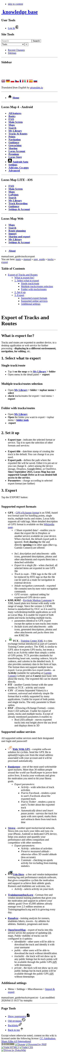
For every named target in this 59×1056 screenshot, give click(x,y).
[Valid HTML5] (10, 1047)
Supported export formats (34, 298)
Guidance (14, 142)
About (12, 250)
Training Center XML (32, 640)
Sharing (13, 148)
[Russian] (35, 81)
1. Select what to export (26, 280)
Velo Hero (18, 874)
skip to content (15, 4)
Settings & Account (19, 209)
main (18, 259)
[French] (22, 81)
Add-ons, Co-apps (19, 167)
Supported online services (34, 301)
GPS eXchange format (27, 512)
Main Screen (16, 122)
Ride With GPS (21, 749)
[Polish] (12, 81)
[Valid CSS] (26, 1047)
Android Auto (20, 161)
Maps (12, 125)
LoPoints (14, 194)
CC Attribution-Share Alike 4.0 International (28, 1040)
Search (36, 41)
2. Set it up (20, 292)
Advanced (14, 170)
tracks (51, 259)
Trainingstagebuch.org (20, 894)
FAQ (11, 119)
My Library (15, 130)
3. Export (19, 295)
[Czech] (17, 81)
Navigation (15, 139)
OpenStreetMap (17, 930)
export (4, 262)
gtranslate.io (36, 87)
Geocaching (15, 145)
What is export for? (24, 277)
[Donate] (20, 1044)
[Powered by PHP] (36, 1044)
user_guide (39, 259)
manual (27, 259)
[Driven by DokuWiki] (13, 1050)
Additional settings (30, 304)
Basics (12, 116)
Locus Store (15, 157)
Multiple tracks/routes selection (37, 286)
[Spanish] (31, 81)
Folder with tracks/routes (34, 289)
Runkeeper (14, 766)
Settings (13, 164)
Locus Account (17, 151)
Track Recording (18, 203)
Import (12, 233)
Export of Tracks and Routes (23, 274)
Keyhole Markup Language (37, 600)
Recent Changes (16, 50)
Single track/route (30, 283)
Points (12, 136)
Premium (14, 154)
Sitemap (12, 53)
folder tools (22, 420)
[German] (8, 81)
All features (15, 113)
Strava (11, 828)
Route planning (17, 230)
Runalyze (13, 918)
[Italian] (26, 81)
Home (16, 97)
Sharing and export (19, 236)
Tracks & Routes (18, 133)
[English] (3, 81)
